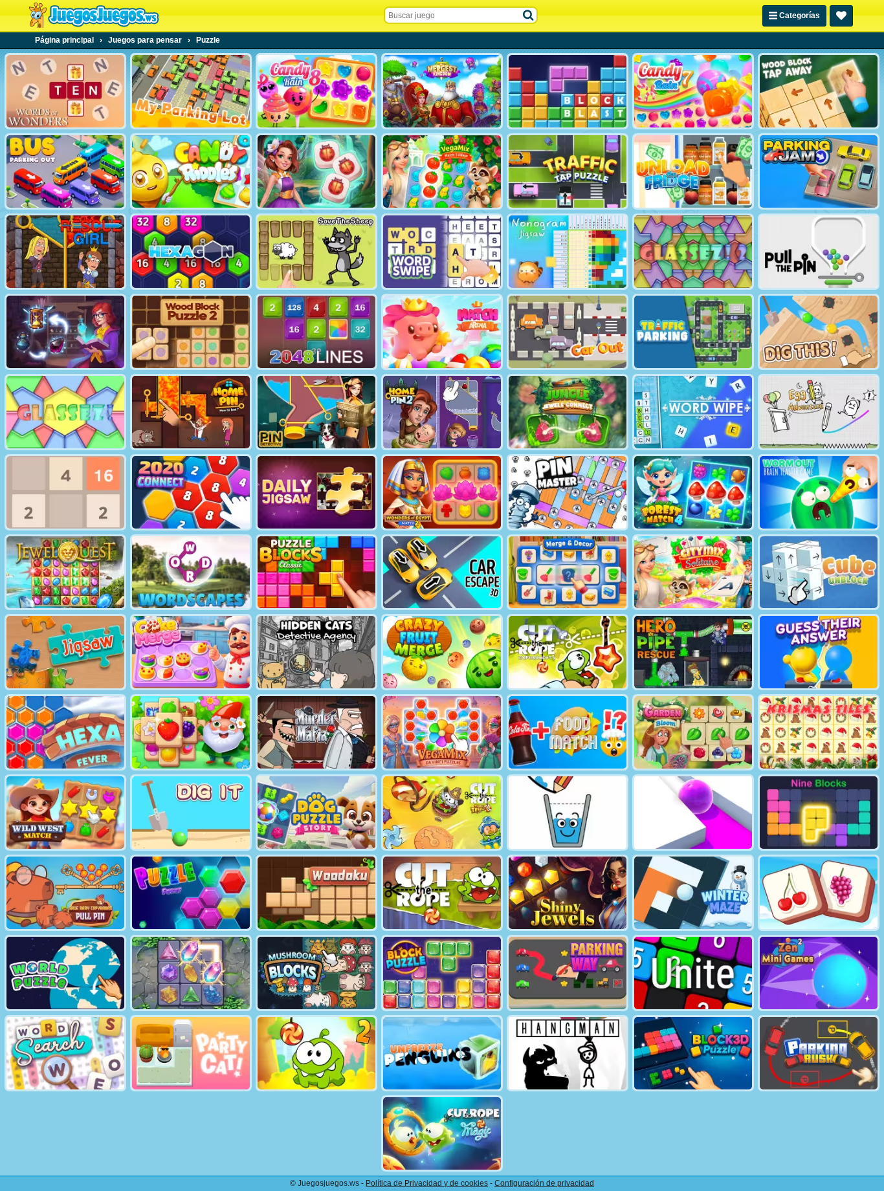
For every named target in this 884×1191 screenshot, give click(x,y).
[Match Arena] (442, 332)
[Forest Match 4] (693, 492)
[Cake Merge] (191, 652)
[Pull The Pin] (818, 251)
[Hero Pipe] (693, 652)
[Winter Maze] (693, 893)
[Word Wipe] (693, 412)
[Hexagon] (191, 251)
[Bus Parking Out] (65, 171)
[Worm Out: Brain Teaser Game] (818, 492)
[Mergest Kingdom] (442, 91)
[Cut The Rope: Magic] (442, 1133)
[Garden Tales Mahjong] (191, 732)
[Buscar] (528, 15)
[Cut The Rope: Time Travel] (442, 812)
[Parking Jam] (818, 171)
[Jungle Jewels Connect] (567, 412)
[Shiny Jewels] (567, 893)
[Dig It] (191, 812)
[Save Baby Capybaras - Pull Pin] (65, 893)
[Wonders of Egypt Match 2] (442, 492)
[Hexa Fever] (65, 732)
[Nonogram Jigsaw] (567, 251)
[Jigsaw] (65, 652)
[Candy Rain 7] (693, 91)
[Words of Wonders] (65, 91)
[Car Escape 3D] (442, 572)
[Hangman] (567, 1053)
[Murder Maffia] (316, 732)
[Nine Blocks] (818, 812)
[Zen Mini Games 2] (818, 973)
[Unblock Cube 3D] (818, 572)
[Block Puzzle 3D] (693, 1053)
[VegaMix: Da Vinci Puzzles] (442, 732)
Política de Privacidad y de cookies (427, 1183)
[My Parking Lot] (191, 91)
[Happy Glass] (567, 812)
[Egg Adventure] (818, 412)
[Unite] (693, 973)
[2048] (65, 492)
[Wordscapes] (191, 572)
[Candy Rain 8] (316, 91)
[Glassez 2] (693, 251)
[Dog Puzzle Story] (316, 812)
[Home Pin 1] (191, 412)
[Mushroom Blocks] (316, 973)
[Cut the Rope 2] (316, 1053)
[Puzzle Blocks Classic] (316, 572)
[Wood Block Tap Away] (818, 91)
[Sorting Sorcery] (65, 332)
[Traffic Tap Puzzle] (567, 171)
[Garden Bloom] (693, 732)
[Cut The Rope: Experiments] (567, 652)
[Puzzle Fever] (191, 893)
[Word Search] (65, 1053)
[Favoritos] (841, 16)
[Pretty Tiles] (818, 893)
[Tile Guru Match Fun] (316, 171)
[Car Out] (567, 332)
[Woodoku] (316, 893)
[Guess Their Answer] (818, 652)
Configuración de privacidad (544, 1183)
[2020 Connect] (191, 492)
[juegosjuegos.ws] (93, 15)
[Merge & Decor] (567, 572)
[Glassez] (65, 412)
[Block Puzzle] (442, 973)
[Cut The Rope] (442, 893)
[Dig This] (818, 332)
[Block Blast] (567, 91)
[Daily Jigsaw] (316, 492)
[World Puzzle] (65, 973)
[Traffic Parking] (693, 332)
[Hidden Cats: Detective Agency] (316, 652)
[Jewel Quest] (65, 572)
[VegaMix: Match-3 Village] (442, 171)
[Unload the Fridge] (693, 171)
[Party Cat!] (191, 1053)
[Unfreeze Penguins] (442, 1053)
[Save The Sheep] (316, 251)
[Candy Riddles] (191, 171)
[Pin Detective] (316, 412)
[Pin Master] (567, 492)
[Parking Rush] (818, 1053)
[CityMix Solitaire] (693, 572)
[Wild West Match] (65, 812)
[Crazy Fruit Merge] (442, 652)
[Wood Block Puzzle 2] (191, 332)
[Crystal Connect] (191, 973)
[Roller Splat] (693, 812)
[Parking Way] (567, 973)
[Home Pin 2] (442, 412)
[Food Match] (567, 732)
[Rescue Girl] (65, 251)
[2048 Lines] (316, 332)
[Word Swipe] (442, 251)
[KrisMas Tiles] (818, 732)
